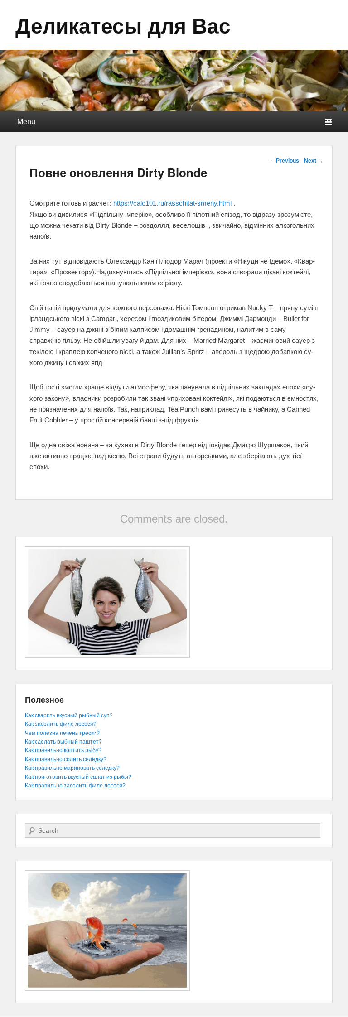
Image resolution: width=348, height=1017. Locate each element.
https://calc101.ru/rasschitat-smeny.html (172, 203)
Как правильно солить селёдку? (65, 759)
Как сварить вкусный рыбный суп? (69, 715)
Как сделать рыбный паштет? (63, 742)
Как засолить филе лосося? (61, 724)
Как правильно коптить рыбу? (63, 750)
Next (313, 161)
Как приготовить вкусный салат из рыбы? (78, 777)
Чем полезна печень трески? (62, 733)
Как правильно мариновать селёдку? (72, 768)
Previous (284, 161)
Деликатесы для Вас (123, 25)
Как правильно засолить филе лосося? (75, 785)
